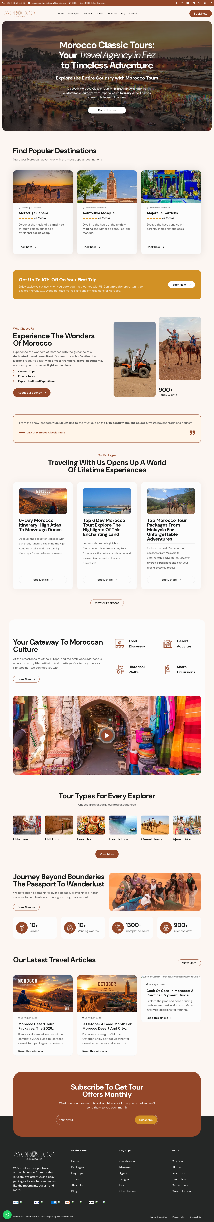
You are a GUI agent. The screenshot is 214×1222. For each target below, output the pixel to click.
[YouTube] (188, 3)
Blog (123, 13)
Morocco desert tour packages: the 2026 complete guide (36, 1028)
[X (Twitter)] (199, 3)
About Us (112, 13)
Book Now (200, 13)
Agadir (123, 1173)
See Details (41, 580)
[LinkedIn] (194, 3)
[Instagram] (182, 3)
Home (61, 13)
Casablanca (127, 1161)
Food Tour (178, 1173)
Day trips (87, 13)
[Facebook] (177, 3)
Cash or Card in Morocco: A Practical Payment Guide (169, 992)
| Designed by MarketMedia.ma (58, 1216)
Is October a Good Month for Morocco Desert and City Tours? (107, 1028)
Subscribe (146, 1120)
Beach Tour (179, 1179)
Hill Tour (177, 1167)
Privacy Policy (179, 1217)
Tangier (124, 1179)
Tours (100, 13)
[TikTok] (211, 3)
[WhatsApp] (7, 1214)
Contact (133, 13)
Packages (73, 13)
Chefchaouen (128, 1191)
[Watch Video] (107, 735)
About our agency (30, 392)
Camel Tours (180, 1185)
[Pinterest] (205, 3)
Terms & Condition (159, 1217)
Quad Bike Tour (182, 1191)
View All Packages (107, 603)
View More (107, 854)
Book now (25, 246)
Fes (121, 1185)
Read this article (29, 1051)
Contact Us (195, 1217)
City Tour (178, 1161)
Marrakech (126, 1167)
